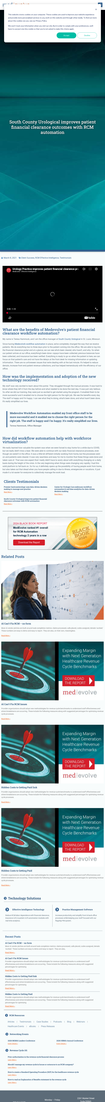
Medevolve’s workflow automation (30, 344)
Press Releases (48, 1026)
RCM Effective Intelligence (47, 258)
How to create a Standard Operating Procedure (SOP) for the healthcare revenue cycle (43, 1072)
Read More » (8, 492)
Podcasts (57, 1021)
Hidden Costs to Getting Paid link (19, 787)
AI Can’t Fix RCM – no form (16, 623)
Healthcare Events (16, 1026)
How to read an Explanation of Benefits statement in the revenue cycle (37, 1079)
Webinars (80, 1021)
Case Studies (42, 1021)
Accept (66, 35)
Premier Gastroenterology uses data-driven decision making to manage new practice (25, 488)
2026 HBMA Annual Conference (69, 1040)
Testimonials (65, 258)
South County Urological (69, 339)
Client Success (27, 258)
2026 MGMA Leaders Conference (21, 1040)
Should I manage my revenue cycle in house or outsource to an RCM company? (41, 1064)
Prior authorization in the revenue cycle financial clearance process (36, 1057)
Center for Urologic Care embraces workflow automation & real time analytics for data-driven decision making (74, 489)
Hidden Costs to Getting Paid (16, 870)
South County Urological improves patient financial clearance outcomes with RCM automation (25, 500)
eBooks (32, 1026)
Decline (87, 35)
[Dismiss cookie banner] (96, 9)
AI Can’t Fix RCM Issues (14, 704)
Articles (11, 1021)
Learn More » (12, 1060)
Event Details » (13, 1044)
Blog (69, 1021)
